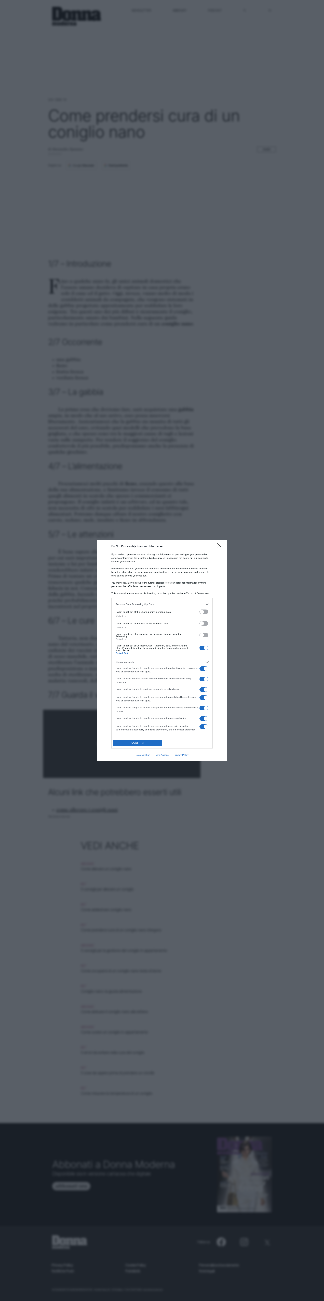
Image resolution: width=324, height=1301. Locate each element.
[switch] (203, 612)
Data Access (162, 755)
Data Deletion (143, 755)
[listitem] (162, 604)
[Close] (220, 546)
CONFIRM (137, 743)
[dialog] (162, 650)
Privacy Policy (181, 755)
